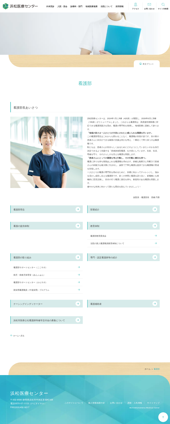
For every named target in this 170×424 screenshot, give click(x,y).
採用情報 (120, 6)
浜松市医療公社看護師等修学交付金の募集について (39, 320)
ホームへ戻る (18, 335)
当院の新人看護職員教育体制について (107, 243)
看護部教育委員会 (98, 235)
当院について (107, 6)
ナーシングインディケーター (28, 303)
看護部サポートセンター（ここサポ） (30, 267)
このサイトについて (73, 402)
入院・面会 (62, 6)
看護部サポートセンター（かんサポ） (30, 282)
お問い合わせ (116, 402)
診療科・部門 (76, 6)
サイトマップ (153, 402)
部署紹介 (94, 209)
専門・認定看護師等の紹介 (103, 257)
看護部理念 (19, 209)
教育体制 (94, 225)
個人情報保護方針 (96, 402)
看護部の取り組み (22, 257)
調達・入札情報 (135, 402)
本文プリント (148, 63)
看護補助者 (96, 303)
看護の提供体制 (21, 225)
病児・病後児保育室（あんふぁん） (29, 274)
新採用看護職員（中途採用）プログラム (31, 289)
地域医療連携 (91, 6)
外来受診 (50, 6)
